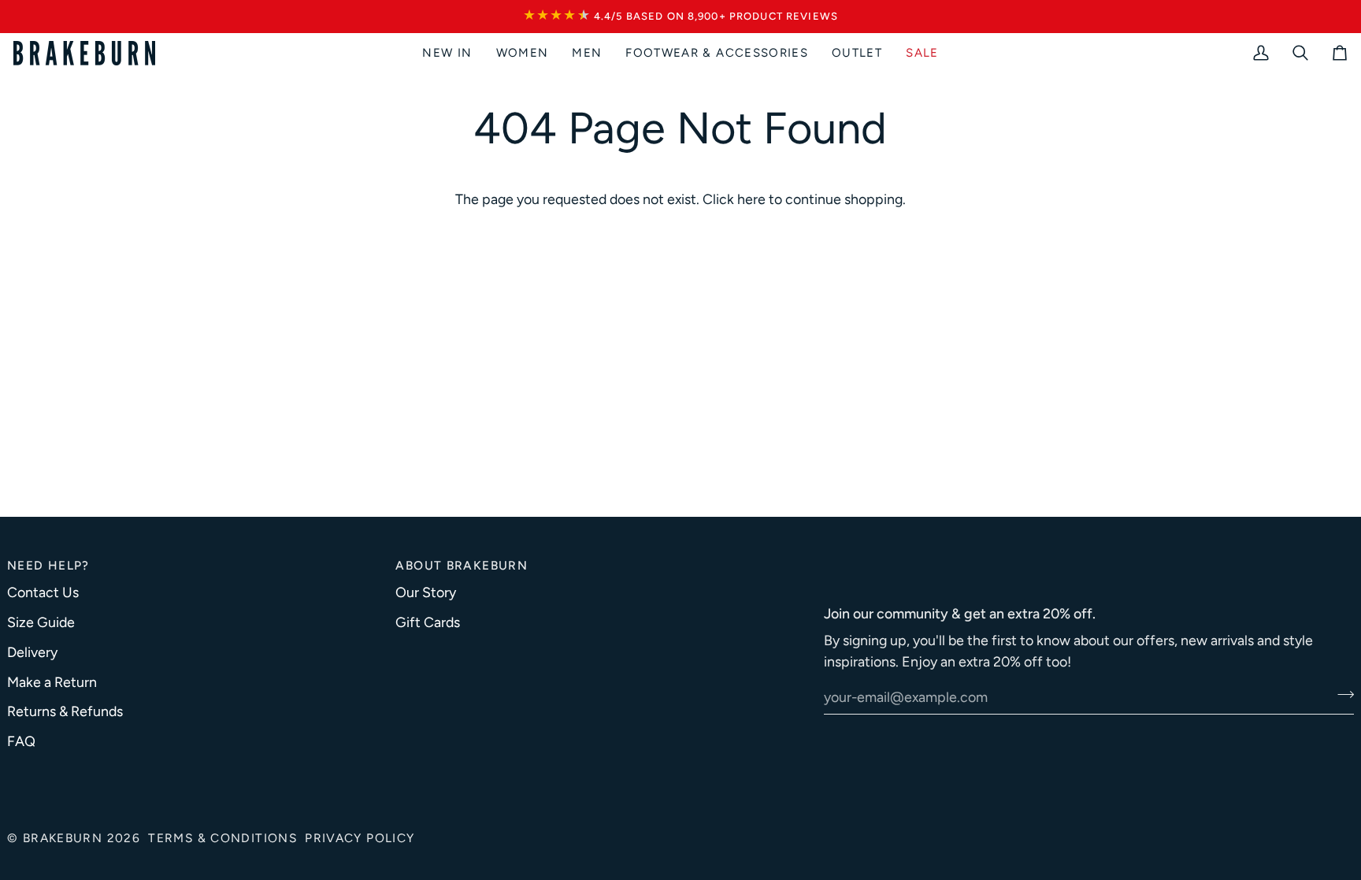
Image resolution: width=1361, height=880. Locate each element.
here (751, 199)
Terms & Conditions (222, 837)
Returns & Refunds (65, 711)
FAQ (21, 741)
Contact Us (43, 592)
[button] (522, 53)
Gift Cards (427, 622)
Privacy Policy (359, 837)
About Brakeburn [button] (461, 565)
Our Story (425, 592)
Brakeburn (62, 837)
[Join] (1341, 694)
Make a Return (52, 682)
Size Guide (41, 622)
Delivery (32, 652)
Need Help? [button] (48, 565)
